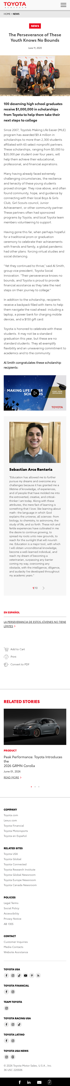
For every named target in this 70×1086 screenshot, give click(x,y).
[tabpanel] (35, 745)
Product (10, 750)
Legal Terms (11, 903)
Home (7, 13)
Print (13, 656)
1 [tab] (31, 786)
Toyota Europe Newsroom (20, 880)
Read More (11, 777)
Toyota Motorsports (16, 831)
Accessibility (11, 913)
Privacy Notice (12, 918)
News (16, 13)
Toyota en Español (15, 836)
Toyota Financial (14, 825)
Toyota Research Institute (19, 869)
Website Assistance (16, 952)
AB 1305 (8, 924)
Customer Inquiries (16, 942)
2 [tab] (35, 786)
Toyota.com (11, 815)
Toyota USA (11, 854)
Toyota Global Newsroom (20, 874)
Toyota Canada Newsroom (20, 885)
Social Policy (11, 908)
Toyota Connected (15, 864)
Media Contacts (13, 947)
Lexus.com (10, 820)
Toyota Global (12, 859)
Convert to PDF (19, 664)
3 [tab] (39, 786)
